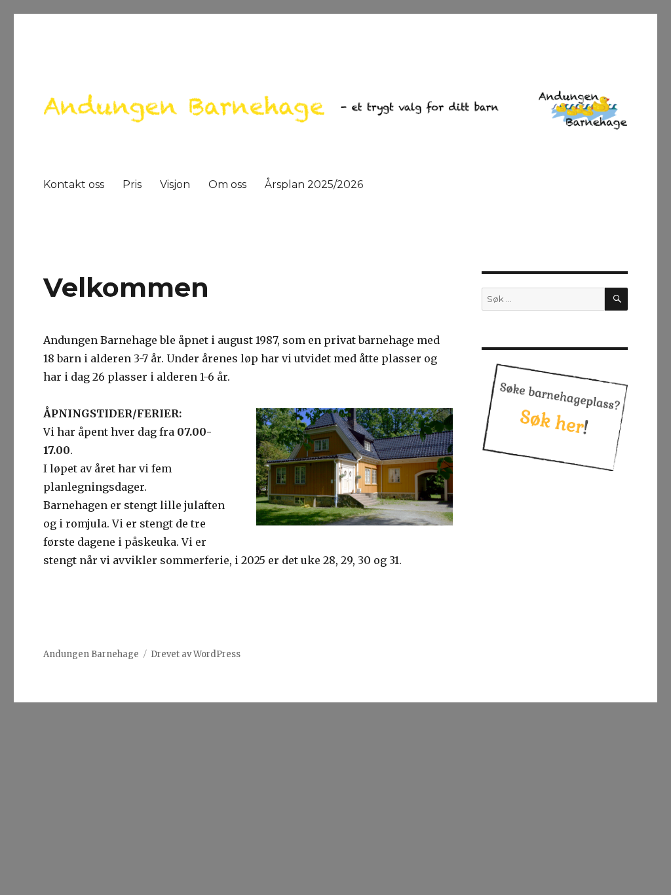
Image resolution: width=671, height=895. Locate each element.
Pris (132, 184)
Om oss (227, 184)
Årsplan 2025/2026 (314, 184)
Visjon (175, 184)
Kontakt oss (73, 184)
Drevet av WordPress (195, 654)
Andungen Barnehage (91, 654)
